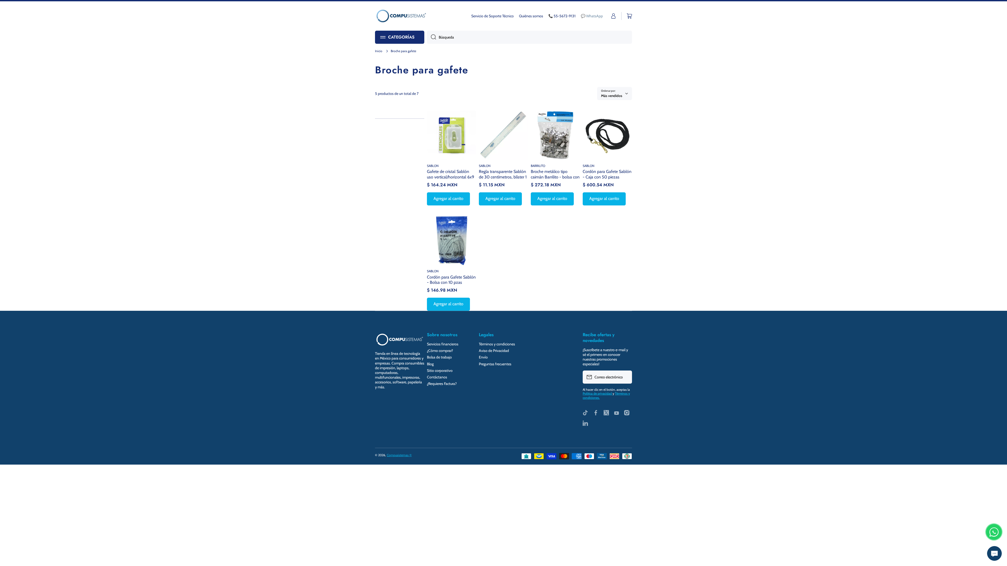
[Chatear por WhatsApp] (994, 532)
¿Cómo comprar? (440, 350)
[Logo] (401, 16)
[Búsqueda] (431, 37)
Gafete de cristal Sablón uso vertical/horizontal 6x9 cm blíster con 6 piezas (450, 174)
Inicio (378, 51)
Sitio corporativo (440, 370)
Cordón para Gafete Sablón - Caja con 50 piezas (607, 174)
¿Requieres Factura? (442, 383)
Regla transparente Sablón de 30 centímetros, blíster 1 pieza (503, 174)
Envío (483, 357)
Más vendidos (611, 96)
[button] (629, 16)
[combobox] (529, 37)
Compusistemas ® (399, 455)
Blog (430, 364)
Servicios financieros (442, 344)
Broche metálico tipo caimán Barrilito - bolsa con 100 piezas (555, 174)
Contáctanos (437, 377)
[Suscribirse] (625, 377)
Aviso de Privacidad (494, 350)
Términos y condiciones (497, 344)
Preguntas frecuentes (495, 364)
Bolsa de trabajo (439, 357)
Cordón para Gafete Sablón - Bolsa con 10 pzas (451, 280)
